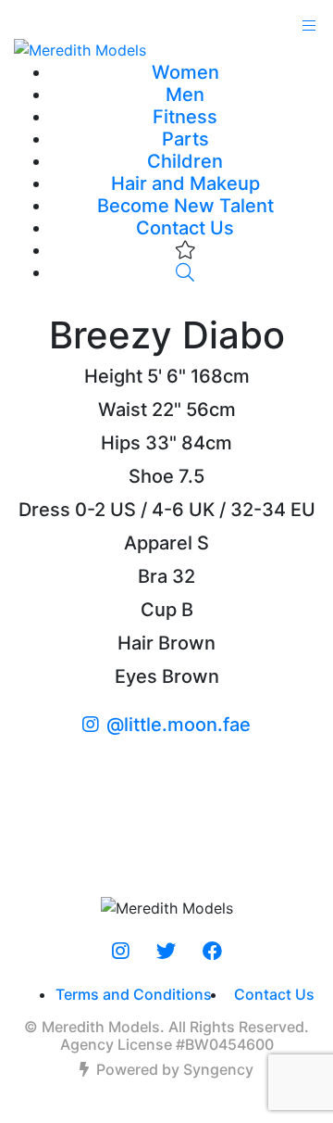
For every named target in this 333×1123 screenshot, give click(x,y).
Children (185, 161)
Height (113, 376)
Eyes (136, 676)
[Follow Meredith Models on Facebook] (212, 951)
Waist (122, 409)
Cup (159, 610)
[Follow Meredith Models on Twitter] (166, 951)
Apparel (158, 543)
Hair (135, 643)
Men (185, 94)
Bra (152, 576)
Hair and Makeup (185, 183)
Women (185, 72)
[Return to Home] (166, 49)
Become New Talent (185, 206)
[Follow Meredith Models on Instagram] (121, 951)
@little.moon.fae (178, 724)
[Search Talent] (185, 272)
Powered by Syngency (174, 1069)
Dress (44, 509)
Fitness (185, 117)
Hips (121, 443)
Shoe (151, 476)
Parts (185, 139)
